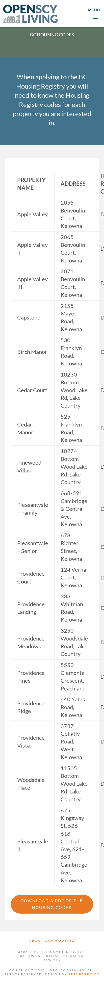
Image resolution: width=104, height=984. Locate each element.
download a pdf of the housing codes (52, 904)
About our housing (52, 940)
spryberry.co (84, 974)
